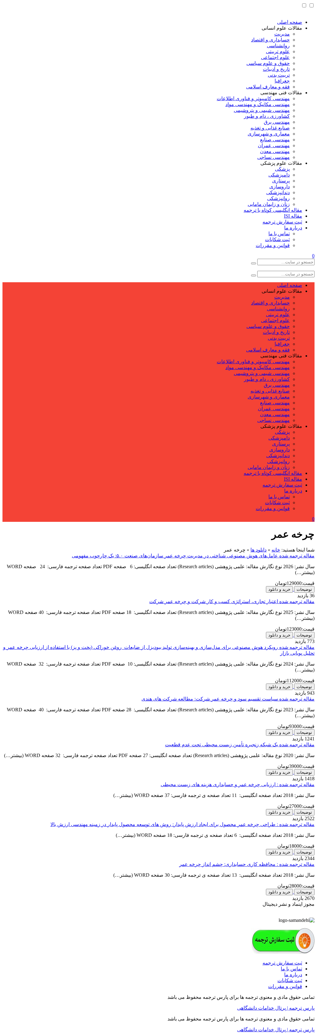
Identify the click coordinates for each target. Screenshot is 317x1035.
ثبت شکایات (277, 239)
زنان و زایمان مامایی (269, 204)
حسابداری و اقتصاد (270, 39)
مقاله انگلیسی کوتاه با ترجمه (273, 210)
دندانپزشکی (278, 192)
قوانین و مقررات (273, 245)
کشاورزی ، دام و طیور (267, 116)
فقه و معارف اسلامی (268, 86)
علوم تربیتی (278, 51)
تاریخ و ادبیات (276, 69)
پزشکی (282, 169)
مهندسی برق (277, 122)
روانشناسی (278, 45)
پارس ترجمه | (300, 1008)
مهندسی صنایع (275, 139)
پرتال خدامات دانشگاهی (261, 1008)
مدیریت (282, 33)
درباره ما (293, 227)
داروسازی (279, 186)
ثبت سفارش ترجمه (282, 221)
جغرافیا (282, 80)
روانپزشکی (278, 198)
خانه (275, 549)
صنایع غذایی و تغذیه (270, 127)
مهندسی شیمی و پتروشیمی (262, 110)
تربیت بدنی (279, 75)
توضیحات (304, 589)
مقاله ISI (293, 216)
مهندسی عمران (274, 145)
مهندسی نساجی (273, 157)
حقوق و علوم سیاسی (268, 63)
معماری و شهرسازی (269, 133)
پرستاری (281, 180)
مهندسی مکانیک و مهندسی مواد (257, 104)
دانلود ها (258, 549)
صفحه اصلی (289, 22)
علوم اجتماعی (275, 57)
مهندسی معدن (275, 151)
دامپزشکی (279, 174)
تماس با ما (279, 233)
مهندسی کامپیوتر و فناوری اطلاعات (253, 98)
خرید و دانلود (279, 589)
